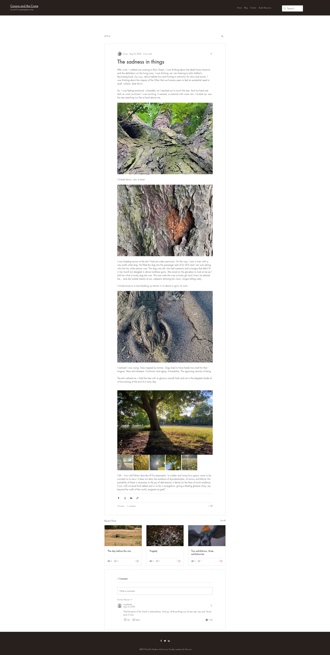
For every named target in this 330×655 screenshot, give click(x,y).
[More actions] (211, 53)
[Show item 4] (173, 462)
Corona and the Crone (24, 6)
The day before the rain (119, 550)
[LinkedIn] (169, 641)
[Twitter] (165, 641)
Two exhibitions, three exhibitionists (202, 552)
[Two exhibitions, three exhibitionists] (206, 535)
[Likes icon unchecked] (125, 619)
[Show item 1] (125, 462)
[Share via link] (137, 498)
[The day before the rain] (123, 535)
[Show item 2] (141, 462)
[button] (222, 36)
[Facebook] (161, 641)
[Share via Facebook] (118, 498)
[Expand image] (165, 326)
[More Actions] (211, 605)
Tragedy (153, 550)
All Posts (107, 36)
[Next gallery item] (209, 422)
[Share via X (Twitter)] (125, 498)
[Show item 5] (189, 462)
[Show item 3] (157, 462)
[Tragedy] (165, 535)
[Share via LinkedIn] (131, 498)
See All (223, 520)
